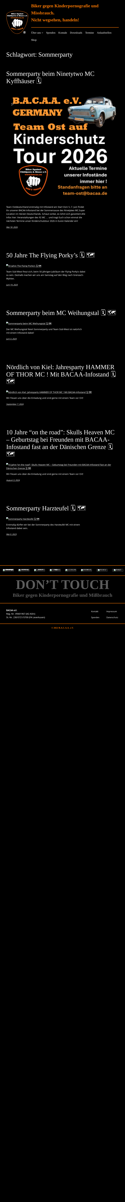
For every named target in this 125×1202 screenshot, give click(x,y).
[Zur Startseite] (17, 22)
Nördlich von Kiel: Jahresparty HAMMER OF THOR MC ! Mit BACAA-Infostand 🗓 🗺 (61, 374)
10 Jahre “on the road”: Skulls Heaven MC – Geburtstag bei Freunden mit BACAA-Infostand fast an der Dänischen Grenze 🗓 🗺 (60, 443)
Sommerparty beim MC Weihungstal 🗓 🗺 (61, 312)
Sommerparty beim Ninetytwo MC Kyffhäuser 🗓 (50, 77)
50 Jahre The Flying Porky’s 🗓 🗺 (50, 255)
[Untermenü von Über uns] (42, 32)
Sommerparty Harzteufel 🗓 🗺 (46, 508)
